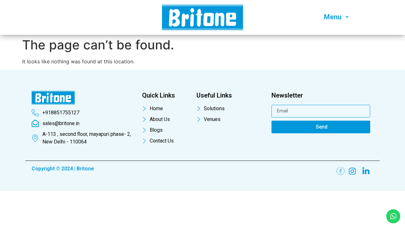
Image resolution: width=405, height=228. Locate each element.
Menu (332, 17)
